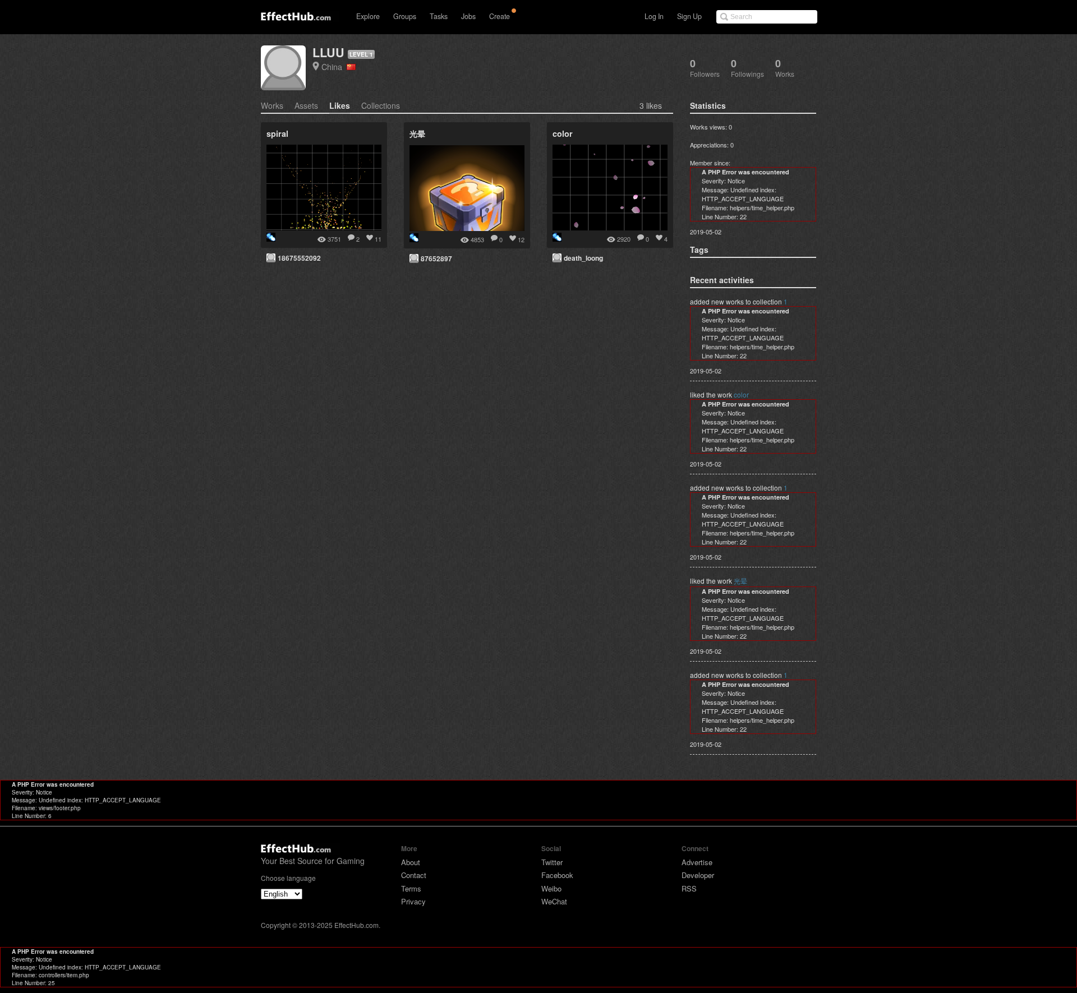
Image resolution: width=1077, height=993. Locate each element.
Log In (654, 16)
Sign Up (689, 16)
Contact (413, 875)
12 (521, 239)
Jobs (468, 16)
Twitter (552, 862)
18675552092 (299, 258)
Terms (411, 888)
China (334, 66)
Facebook (557, 875)
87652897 (436, 258)
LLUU (328, 52)
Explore (368, 16)
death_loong (583, 258)
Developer (698, 875)
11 (378, 238)
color (741, 394)
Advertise (697, 862)
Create (499, 16)
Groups (404, 16)
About (410, 862)
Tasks (439, 16)
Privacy (413, 901)
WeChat (554, 901)
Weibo (551, 888)
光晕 (740, 580)
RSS (689, 888)
